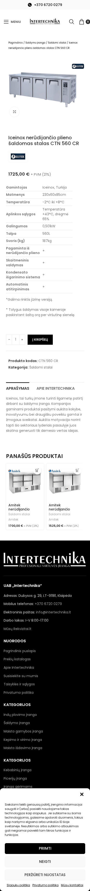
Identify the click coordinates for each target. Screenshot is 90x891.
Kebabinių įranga (17, 770)
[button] (82, 795)
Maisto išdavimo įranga (23, 747)
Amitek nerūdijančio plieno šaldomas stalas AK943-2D (63, 511)
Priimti (45, 848)
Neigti (45, 861)
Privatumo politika (45, 885)
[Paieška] (71, 21)
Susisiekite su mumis (21, 676)
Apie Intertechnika (19, 667)
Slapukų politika (18, 885)
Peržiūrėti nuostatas (45, 874)
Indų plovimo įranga (20, 714)
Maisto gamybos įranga (23, 731)
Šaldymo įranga (35, 43)
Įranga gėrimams (18, 786)
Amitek (13, 520)
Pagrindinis (15, 43)
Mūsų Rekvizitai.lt (17, 628)
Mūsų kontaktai (72, 885)
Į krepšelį (40, 339)
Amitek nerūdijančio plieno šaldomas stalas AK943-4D (23, 511)
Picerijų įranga (15, 778)
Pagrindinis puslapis (20, 651)
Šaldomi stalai (57, 43)
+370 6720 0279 (48, 4)
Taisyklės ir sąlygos (19, 684)
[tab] (17, 387)
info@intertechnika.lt (53, 612)
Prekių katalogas (17, 659)
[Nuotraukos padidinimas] (14, 112)
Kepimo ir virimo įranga (23, 739)
